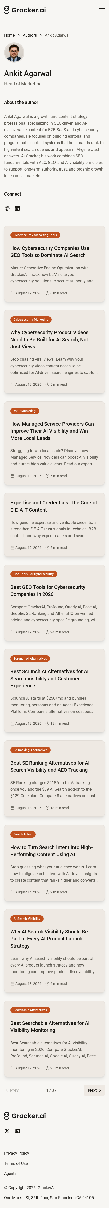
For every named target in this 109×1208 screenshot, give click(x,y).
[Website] (7, 208)
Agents (10, 1173)
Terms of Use (16, 1163)
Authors (30, 35)
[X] (7, 1131)
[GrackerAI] (25, 10)
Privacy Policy (16, 1153)
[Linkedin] (17, 1131)
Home (9, 35)
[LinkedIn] (17, 208)
